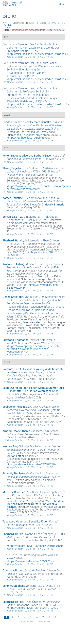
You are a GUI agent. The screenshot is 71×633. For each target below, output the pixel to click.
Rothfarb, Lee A (11, 369)
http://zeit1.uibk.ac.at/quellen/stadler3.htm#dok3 (37, 54)
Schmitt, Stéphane (13, 473)
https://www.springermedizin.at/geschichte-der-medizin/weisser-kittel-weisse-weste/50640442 (34, 348)
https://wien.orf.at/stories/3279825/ (30, 561)
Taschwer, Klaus (12, 521)
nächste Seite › (25, 621)
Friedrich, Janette (13, 122)
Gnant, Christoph (12, 296)
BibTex (43, 23)
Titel (4, 24)
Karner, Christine (12, 198)
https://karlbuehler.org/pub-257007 (29, 137)
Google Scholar (15, 57)
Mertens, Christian (13, 492)
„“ (30, 48)
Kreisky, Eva (9, 446)
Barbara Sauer (43, 155)
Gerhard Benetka (40, 122)
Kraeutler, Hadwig (13, 264)
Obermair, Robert (13, 570)
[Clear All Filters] (55, 29)
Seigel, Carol (10, 387)
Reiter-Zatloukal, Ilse (15, 155)
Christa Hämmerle (53, 204)
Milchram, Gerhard (29, 504)
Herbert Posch (28, 387)
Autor (5, 22)
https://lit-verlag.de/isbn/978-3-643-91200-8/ (35, 286)
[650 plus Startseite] (35, 4)
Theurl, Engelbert (12, 168)
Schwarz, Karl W (12, 216)
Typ (10, 24)
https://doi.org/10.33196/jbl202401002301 (33, 607)
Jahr (6, 27)
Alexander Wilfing (33, 369)
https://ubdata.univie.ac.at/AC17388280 (31, 464)
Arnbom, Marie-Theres (16, 431)
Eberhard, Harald (12, 240)
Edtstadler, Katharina (15, 339)
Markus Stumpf (48, 387)
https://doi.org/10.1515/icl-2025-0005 (35, 254)
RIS (63, 23)
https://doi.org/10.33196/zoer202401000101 (35, 545)
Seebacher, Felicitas (14, 406)
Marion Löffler (15, 456)
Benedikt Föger (38, 521)
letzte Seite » (43, 621)
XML (54, 23)
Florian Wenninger (40, 391)
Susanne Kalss (31, 322)
